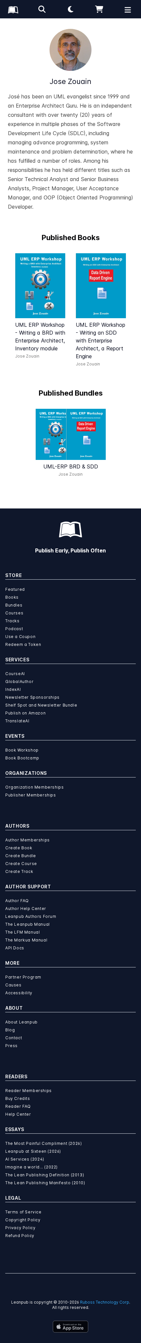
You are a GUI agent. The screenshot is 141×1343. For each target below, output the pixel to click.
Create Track (19, 871)
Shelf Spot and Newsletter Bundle (41, 705)
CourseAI (15, 673)
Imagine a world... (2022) (31, 1167)
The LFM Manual (22, 932)
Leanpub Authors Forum (30, 916)
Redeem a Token (23, 644)
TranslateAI (17, 720)
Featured (15, 589)
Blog (10, 1029)
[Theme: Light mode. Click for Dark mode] (70, 9)
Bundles (13, 605)
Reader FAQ (18, 1106)
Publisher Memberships (30, 795)
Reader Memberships (28, 1090)
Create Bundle (20, 855)
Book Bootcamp (22, 757)
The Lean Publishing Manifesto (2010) (45, 1182)
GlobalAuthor (19, 681)
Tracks (12, 620)
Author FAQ (17, 900)
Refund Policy (19, 1235)
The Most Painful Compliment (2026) (43, 1143)
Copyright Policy (23, 1219)
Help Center (18, 1114)
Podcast (14, 628)
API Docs (14, 947)
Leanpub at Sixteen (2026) (33, 1151)
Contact (13, 1037)
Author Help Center (25, 908)
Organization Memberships (34, 787)
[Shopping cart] (99, 9)
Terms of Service (23, 1211)
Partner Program (23, 977)
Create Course (21, 863)
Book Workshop (22, 750)
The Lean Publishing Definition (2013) (44, 1174)
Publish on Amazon (25, 713)
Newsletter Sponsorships (32, 697)
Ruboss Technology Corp (104, 1302)
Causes (13, 984)
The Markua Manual (26, 940)
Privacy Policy (20, 1227)
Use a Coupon (20, 636)
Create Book (18, 847)
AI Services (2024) (24, 1159)
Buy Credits (17, 1098)
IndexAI (13, 689)
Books (12, 597)
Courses (14, 612)
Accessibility (18, 992)
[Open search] (42, 9)
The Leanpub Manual (27, 924)
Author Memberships (27, 839)
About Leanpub (21, 1022)
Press (11, 1045)
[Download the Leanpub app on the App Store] (70, 1327)
